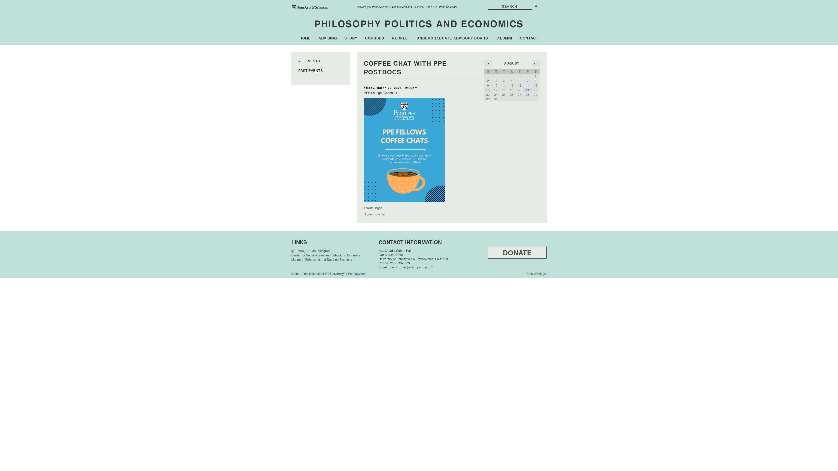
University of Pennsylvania (372, 7)
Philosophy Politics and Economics (419, 23)
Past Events (310, 70)
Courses (374, 38)
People (400, 38)
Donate (517, 252)
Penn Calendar (448, 7)
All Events (309, 61)
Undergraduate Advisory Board (452, 38)
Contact (529, 38)
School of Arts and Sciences (407, 7)
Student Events (374, 214)
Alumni (504, 38)
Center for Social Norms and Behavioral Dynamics (326, 255)
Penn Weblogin (536, 273)
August (512, 63)
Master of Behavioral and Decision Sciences (321, 259)
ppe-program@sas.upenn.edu (409, 267)
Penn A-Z (431, 7)
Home (305, 38)
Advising (327, 38)
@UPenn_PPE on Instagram (311, 251)
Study (350, 38)
